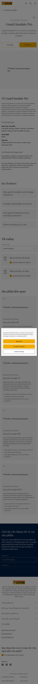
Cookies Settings (19, 351)
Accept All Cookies (19, 346)
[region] (19, 342)
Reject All (19, 341)
